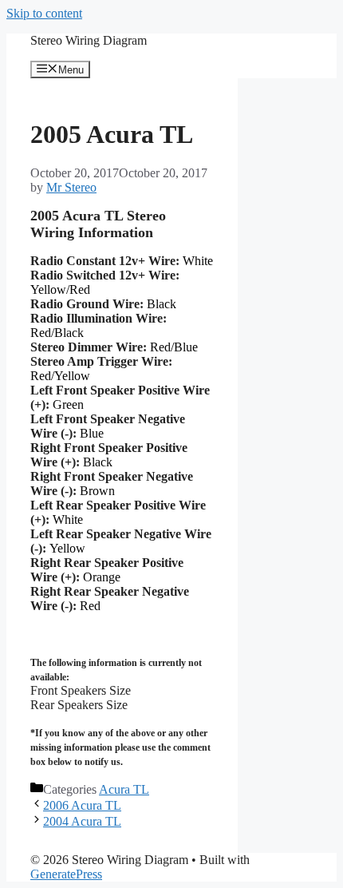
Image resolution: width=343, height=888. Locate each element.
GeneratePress (66, 874)
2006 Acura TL (82, 805)
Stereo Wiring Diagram (88, 40)
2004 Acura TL (82, 821)
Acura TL (124, 789)
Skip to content (44, 13)
